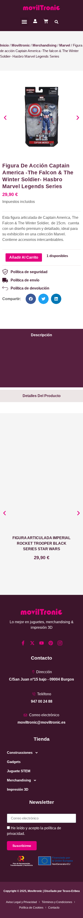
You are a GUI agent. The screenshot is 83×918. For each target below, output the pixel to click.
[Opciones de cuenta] (35, 21)
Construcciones (20, 752)
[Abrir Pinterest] (50, 643)
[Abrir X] (32, 643)
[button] (24, 22)
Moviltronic (21, 45)
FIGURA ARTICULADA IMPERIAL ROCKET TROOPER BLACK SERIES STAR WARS (41, 543)
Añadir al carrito (23, 257)
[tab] (41, 335)
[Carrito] (46, 21)
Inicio (4, 45)
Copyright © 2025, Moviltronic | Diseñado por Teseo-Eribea (41, 891)
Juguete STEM (18, 771)
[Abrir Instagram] (60, 643)
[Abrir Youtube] (41, 643)
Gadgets (14, 762)
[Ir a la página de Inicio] (41, 7)
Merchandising (44, 45)
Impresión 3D (17, 789)
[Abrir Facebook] (23, 643)
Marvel (64, 45)
